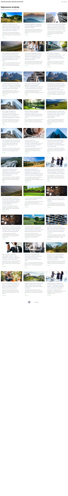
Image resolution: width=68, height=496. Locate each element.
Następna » (36, 302)
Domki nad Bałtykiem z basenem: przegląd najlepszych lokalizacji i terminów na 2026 (33, 26)
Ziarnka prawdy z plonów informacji (12, 1)
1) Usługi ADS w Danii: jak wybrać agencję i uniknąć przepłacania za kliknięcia (55, 199)
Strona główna (64, 1)
